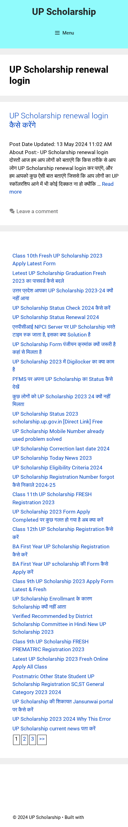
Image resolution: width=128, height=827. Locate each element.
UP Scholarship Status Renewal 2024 (55, 317)
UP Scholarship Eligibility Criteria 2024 (57, 467)
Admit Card (30, 802)
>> (42, 739)
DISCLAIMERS (92, 782)
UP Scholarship (64, 11)
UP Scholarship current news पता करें (53, 728)
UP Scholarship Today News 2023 (52, 458)
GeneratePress (100, 817)
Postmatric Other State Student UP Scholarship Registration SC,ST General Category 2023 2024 (58, 684)
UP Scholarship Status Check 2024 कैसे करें (61, 308)
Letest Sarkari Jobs (90, 802)
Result (55, 802)
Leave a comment (37, 211)
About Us (61, 782)
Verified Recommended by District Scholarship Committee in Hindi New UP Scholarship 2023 (59, 624)
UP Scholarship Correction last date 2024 (61, 448)
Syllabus (66, 792)
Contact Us (32, 782)
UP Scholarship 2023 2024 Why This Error (61, 719)
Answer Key (95, 792)
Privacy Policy (35, 792)
